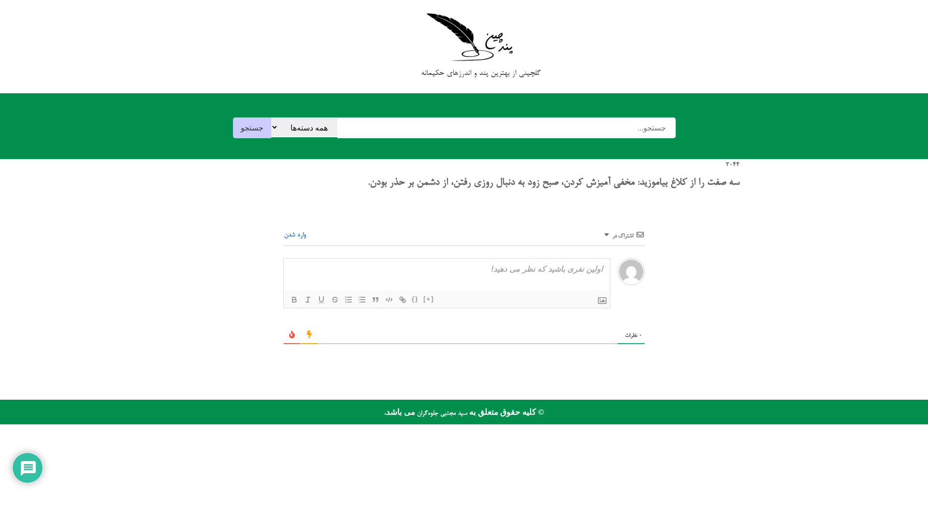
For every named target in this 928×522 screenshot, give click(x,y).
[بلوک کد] (389, 299)
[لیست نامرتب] (362, 299)
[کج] (308, 299)
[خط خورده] (335, 299)
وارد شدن (296, 235)
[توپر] (294, 299)
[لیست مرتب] (348, 299)
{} (415, 299)
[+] (428, 299)
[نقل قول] (375, 299)
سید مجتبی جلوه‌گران (441, 413)
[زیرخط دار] (321, 299)
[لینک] (402, 299)
